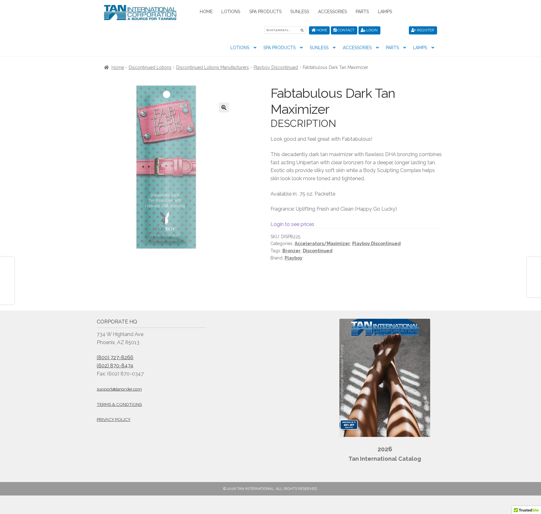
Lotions (230, 11)
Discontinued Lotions (150, 67)
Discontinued (317, 250)
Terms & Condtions (119, 404)
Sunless (299, 11)
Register (425, 30)
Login (371, 30)
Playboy (293, 257)
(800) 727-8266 (115, 357)
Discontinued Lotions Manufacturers (212, 67)
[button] (224, 107)
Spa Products (265, 11)
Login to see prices (292, 224)
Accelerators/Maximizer (322, 243)
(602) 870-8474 (115, 366)
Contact (345, 30)
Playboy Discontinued (276, 67)
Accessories (332, 11)
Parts (362, 11)
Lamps (385, 11)
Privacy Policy (114, 419)
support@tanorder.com (119, 388)
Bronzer (291, 250)
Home (206, 11)
